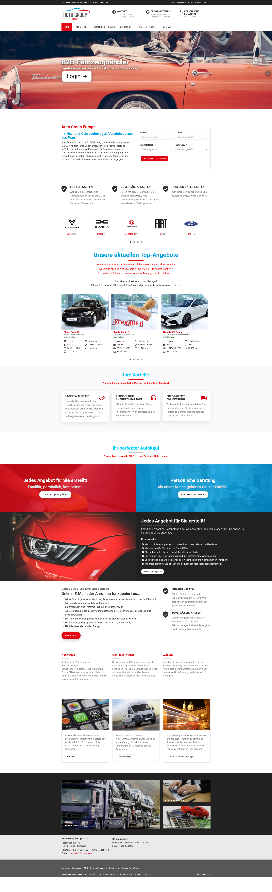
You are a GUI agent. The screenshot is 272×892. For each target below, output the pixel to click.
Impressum (77, 868)
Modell (179, 132)
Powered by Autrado (203, 874)
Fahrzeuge (81, 27)
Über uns (125, 27)
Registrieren (201, 2)
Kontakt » (71, 756)
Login (164, 50)
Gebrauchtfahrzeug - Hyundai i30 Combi (134, 325)
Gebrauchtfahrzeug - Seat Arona (184, 325)
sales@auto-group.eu (81, 853)
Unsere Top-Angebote (55, 494)
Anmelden (192, 2)
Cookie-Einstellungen (131, 868)
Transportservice (105, 27)
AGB (86, 868)
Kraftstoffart (146, 145)
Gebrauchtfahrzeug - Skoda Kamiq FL (85, 325)
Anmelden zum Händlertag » (180, 756)
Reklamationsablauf (98, 868)
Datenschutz (114, 868)
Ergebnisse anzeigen (154, 159)
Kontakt (167, 27)
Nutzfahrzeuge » (125, 757)
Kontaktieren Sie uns (192, 494)
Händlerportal (146, 27)
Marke (143, 132)
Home (67, 27)
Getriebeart (181, 145)
